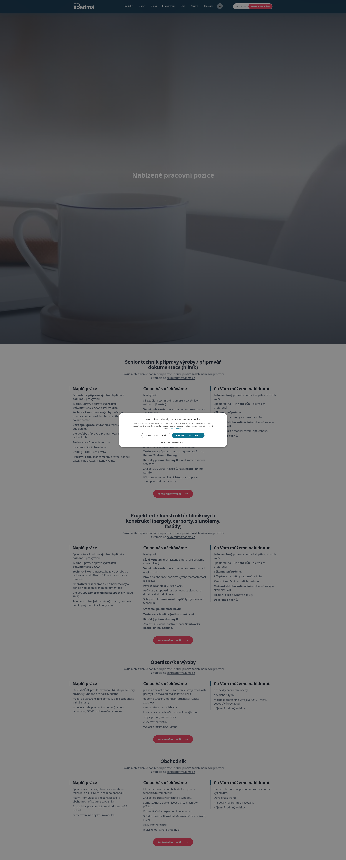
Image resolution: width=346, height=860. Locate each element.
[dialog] (173, 430)
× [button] (224, 415)
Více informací (176, 428)
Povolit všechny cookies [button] (188, 435)
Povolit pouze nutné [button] (156, 435)
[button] (173, 442)
